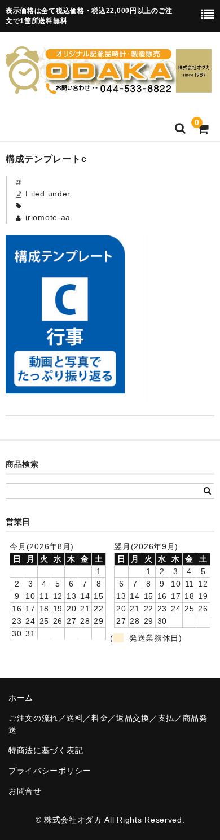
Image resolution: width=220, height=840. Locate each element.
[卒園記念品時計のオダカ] (109, 87)
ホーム (20, 697)
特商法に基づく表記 (45, 750)
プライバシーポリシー (49, 770)
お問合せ (25, 790)
